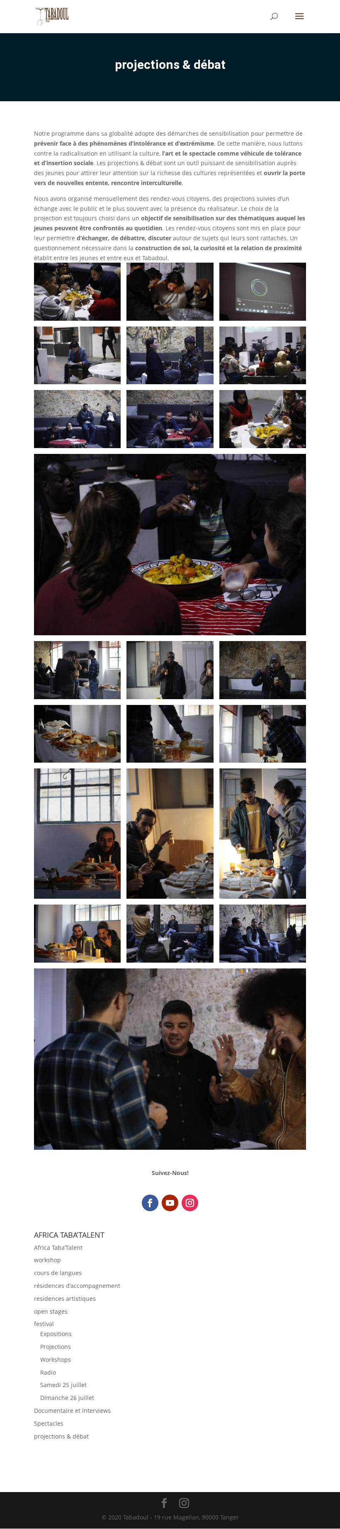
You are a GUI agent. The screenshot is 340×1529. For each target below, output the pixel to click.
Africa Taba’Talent (58, 1247)
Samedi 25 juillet (63, 1385)
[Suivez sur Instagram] (190, 1203)
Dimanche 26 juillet (67, 1398)
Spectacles (48, 1423)
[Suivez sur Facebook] (150, 1203)
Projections (55, 1347)
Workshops (55, 1359)
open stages (51, 1311)
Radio (48, 1372)
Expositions (56, 1334)
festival (44, 1324)
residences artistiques (65, 1298)
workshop (47, 1260)
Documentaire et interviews (72, 1410)
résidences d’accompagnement (77, 1286)
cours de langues (58, 1273)
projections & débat (61, 1436)
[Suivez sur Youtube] (170, 1203)
